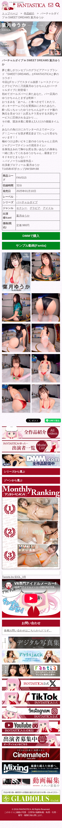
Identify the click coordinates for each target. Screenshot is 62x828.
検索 (57, 4)
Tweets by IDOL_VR (14, 577)
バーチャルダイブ (27, 202)
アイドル (48, 208)
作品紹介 (29, 13)
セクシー (21, 208)
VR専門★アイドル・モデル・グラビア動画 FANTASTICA (23, 6)
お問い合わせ (50, 4)
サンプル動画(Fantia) (31, 245)
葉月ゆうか (23, 215)
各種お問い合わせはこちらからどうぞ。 (28, 630)
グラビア (35, 208)
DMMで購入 (31, 236)
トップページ (10, 13)
